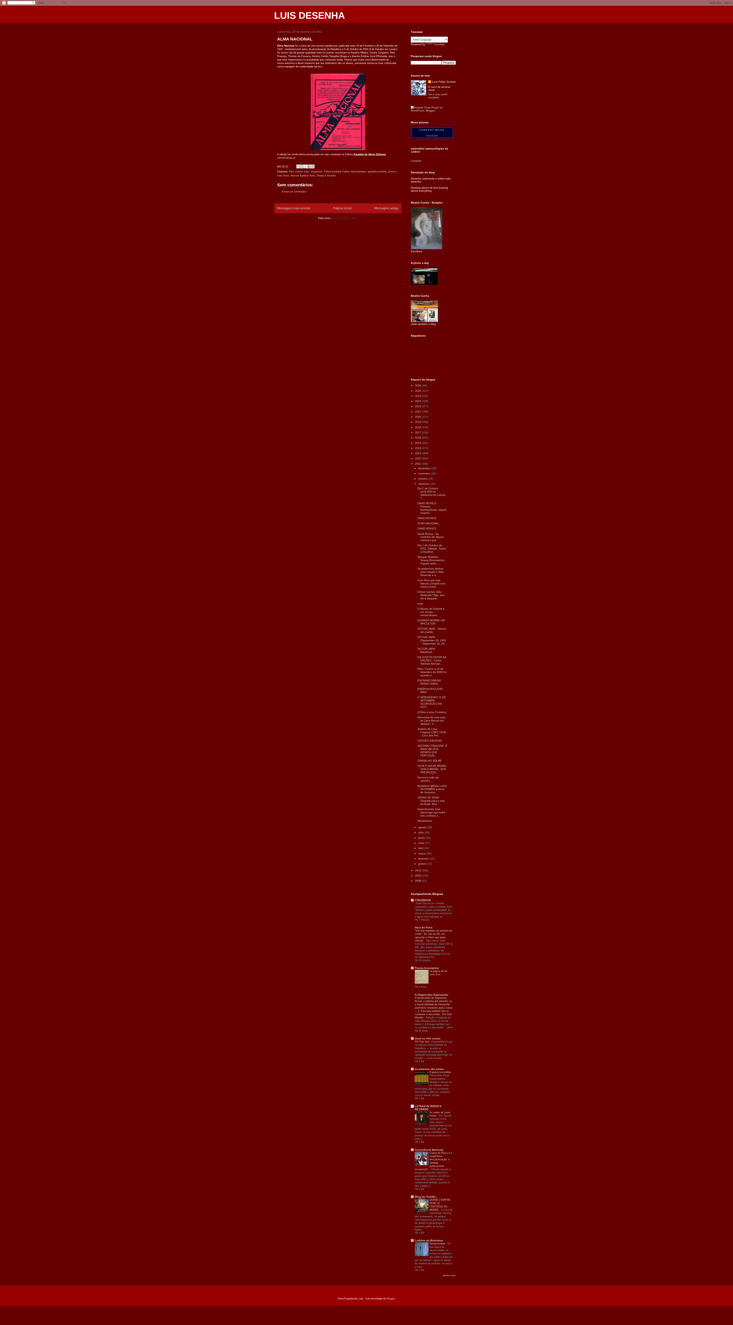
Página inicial (342, 208)
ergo (420, 603)
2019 (418, 421)
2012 (418, 458)
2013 (418, 453)
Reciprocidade (437, 1243)
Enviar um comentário (294, 191)
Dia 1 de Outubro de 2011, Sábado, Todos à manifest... (431, 548)
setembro (424, 483)
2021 (418, 411)
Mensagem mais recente (293, 208)
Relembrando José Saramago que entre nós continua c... (431, 812)
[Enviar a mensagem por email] (298, 166)
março (422, 853)
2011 (418, 463)
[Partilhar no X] (305, 166)
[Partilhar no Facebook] (309, 166)
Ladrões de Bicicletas (429, 1240)
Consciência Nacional (429, 1149)
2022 (418, 406)
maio (421, 842)
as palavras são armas (429, 1069)
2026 (418, 385)
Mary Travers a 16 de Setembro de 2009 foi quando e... (431, 672)
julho (421, 832)
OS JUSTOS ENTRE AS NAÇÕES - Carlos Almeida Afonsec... (431, 660)
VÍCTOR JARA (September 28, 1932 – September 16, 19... (432, 640)
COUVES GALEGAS (429, 740)
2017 (418, 432)
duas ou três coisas (428, 1038)
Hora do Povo (424, 927)
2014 (418, 448)
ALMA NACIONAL (428, 523)
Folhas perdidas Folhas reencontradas (345, 171)
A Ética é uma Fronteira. (432, 712)
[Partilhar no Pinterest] (313, 166)
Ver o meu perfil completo (437, 96)
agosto (422, 827)
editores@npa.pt (286, 157)
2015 (418, 442)
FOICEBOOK (423, 900)
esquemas (316, 171)
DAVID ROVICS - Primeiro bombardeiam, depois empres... (432, 508)
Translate (439, 44)
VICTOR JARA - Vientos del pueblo (431, 630)
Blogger (391, 1298)
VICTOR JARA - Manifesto (427, 650)
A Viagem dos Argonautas (431, 994)
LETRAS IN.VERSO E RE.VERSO (428, 1108)
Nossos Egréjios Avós (303, 175)
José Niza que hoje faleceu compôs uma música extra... (431, 583)
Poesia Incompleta (427, 968)
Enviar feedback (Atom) (345, 218)
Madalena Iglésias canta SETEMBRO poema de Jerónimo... (432, 789)
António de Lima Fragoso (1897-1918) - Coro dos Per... (431, 732)
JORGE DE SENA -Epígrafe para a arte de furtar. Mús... (431, 801)
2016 (418, 437)
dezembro (424, 468)
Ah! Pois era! (422, 1041)
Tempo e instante (326, 175)
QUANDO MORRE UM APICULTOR (431, 622)
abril (421, 848)
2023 (418, 401)
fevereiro (424, 858)
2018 (418, 427)
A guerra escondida (440, 1072)
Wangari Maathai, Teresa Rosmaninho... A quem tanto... (432, 560)
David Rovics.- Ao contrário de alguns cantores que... (430, 537)
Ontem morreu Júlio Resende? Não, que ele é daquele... (431, 595)
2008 (418, 880)
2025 (418, 390)
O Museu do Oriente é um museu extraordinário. (430, 612)
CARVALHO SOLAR (429, 760)
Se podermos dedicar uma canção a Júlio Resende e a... (430, 572)
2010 (418, 870)
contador (416, 160)
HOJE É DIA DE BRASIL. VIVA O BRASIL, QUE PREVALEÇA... (432, 769)
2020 (418, 416)
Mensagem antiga (386, 208)
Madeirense (424, 820)
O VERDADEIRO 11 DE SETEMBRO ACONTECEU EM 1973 (431, 702)
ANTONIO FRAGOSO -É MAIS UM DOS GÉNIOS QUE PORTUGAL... (432, 750)
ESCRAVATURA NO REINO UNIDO (429, 682)
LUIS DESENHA (309, 15)
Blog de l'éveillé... (426, 1196)
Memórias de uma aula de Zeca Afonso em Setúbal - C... (431, 720)
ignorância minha (377, 171)
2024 (418, 396)
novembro (424, 473)
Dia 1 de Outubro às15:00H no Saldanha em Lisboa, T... (431, 493)
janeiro (422, 863)
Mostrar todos (449, 1275)
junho (422, 837)
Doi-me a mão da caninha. (427, 779)
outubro (423, 478)
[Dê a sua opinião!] (302, 166)
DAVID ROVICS (426, 518)
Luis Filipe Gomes (444, 81)
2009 (418, 875)
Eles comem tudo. (299, 171)
